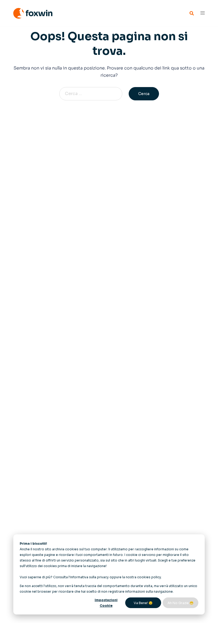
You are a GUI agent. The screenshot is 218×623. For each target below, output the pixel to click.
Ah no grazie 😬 (180, 603)
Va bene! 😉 (143, 603)
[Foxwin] (32, 13)
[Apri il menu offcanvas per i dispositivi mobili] (202, 13)
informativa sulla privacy (89, 577)
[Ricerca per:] (93, 93)
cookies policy (149, 577)
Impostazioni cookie (106, 603)
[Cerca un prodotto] (192, 13)
